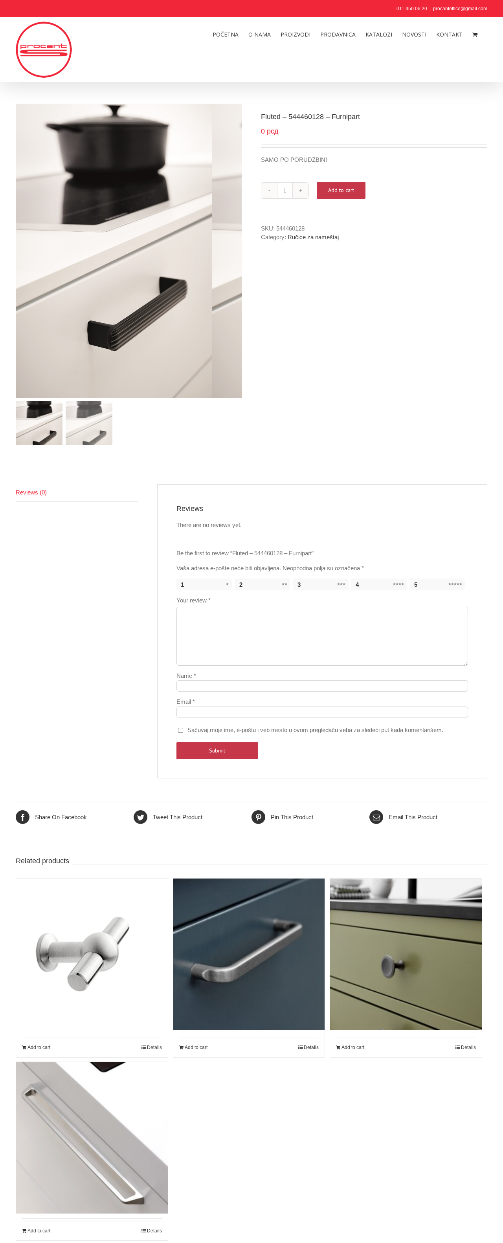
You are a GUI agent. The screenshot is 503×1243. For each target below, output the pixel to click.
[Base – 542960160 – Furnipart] (249, 935)
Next (236, 251)
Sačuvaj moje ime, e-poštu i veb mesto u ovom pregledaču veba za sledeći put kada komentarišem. (315, 730)
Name (186, 675)
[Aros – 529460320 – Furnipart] (92, 1118)
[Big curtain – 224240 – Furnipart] (92, 935)
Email (185, 701)
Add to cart (341, 190)
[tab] (77, 493)
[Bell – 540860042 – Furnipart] (406, 935)
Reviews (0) (31, 492)
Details (154, 1047)
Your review (193, 600)
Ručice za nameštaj (313, 237)
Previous (22, 251)
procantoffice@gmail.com (460, 8)
